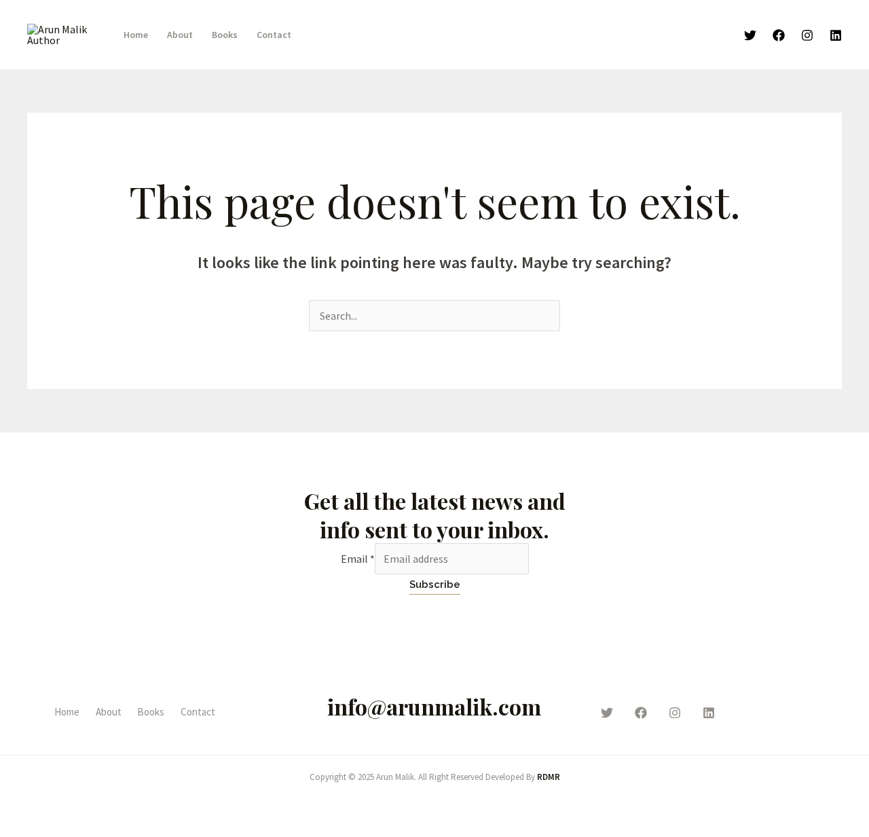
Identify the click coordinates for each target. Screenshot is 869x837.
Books (225, 35)
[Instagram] (807, 35)
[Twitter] (750, 35)
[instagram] (675, 713)
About (180, 35)
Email (358, 558)
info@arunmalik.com (434, 706)
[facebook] (641, 713)
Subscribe (434, 584)
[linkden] (836, 35)
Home (136, 35)
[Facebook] (779, 35)
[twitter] (607, 713)
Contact (274, 35)
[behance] (709, 713)
